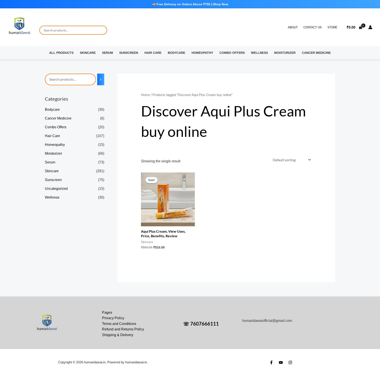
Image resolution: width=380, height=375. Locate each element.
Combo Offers (232, 52)
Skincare (88, 52)
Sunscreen (128, 52)
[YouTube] (281, 362)
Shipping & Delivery (117, 335)
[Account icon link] (370, 27)
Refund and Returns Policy (123, 329)
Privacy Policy (113, 318)
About (293, 27)
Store (332, 27)
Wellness (259, 52)
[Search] (100, 79)
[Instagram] (290, 362)
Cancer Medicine (316, 52)
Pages (107, 312)
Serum (107, 52)
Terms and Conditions (119, 324)
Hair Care (152, 52)
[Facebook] (271, 362)
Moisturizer (285, 52)
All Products (61, 52)
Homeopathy (202, 52)
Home (145, 95)
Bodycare (176, 52)
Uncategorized (56, 188)
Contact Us (312, 27)
